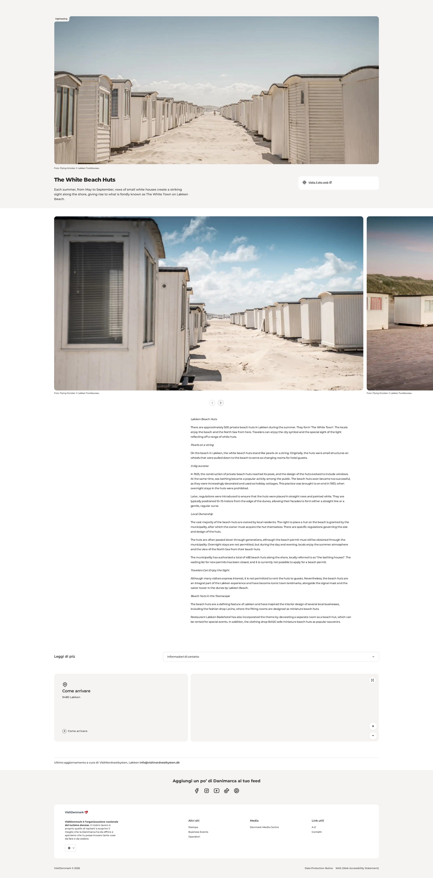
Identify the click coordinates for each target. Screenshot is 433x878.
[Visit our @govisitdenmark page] (227, 791)
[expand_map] (372, 680)
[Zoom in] (373, 726)
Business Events (198, 831)
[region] (285, 707)
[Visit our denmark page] (197, 791)
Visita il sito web (318, 182)
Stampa (193, 827)
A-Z (314, 827)
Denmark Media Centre (264, 827)
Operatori (194, 836)
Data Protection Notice (319, 868)
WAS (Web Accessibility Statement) (357, 868)
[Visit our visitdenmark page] (217, 791)
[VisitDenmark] (76, 812)
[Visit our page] (207, 791)
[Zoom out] (373, 736)
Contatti (317, 831)
